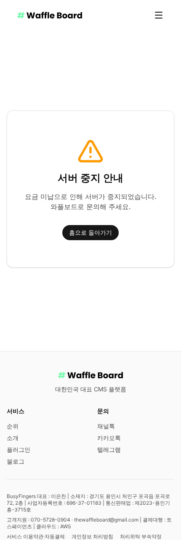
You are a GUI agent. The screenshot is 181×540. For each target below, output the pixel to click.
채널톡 (106, 426)
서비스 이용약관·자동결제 (36, 536)
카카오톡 (109, 437)
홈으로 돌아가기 (90, 232)
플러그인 (18, 449)
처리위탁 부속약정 (141, 536)
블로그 (15, 461)
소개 (13, 437)
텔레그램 (109, 449)
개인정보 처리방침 (92, 536)
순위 (13, 426)
